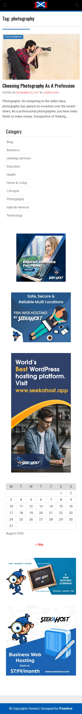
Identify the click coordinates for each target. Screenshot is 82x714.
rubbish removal (18, 207)
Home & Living (17, 183)
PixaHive (65, 708)
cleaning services (19, 158)
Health (11, 175)
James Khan (51, 92)
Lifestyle (13, 191)
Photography (13, 37)
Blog (10, 142)
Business (13, 150)
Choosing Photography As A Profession (38, 85)
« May (39, 544)
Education (13, 166)
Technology (14, 215)
